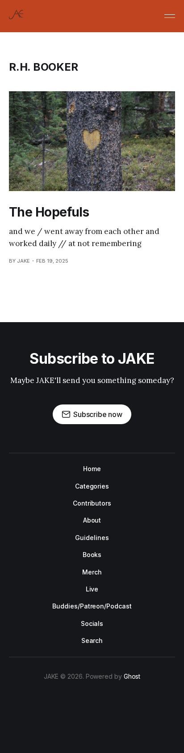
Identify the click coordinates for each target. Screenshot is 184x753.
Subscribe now (97, 414)
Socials (92, 623)
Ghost (132, 676)
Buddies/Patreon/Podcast (91, 606)
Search (92, 640)
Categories (92, 486)
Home (92, 468)
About (92, 520)
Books (92, 554)
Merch (92, 572)
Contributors (92, 503)
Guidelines (92, 537)
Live (92, 589)
